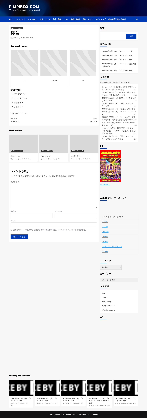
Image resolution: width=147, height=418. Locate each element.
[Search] (136, 19)
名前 (13, 211)
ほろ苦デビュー (20, 94)
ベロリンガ (45, 156)
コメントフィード (108, 306)
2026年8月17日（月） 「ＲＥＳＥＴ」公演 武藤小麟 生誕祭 (119, 65)
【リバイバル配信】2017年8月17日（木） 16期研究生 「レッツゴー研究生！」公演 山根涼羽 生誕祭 (119, 131)
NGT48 (105, 242)
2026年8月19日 (76, 403)
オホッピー (18, 102)
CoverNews (82, 414)
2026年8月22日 (24, 403)
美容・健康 (57, 19)
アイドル (31, 19)
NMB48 (105, 231)
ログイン (105, 297)
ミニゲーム (15, 156)
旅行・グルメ (87, 19)
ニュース (25, 113)
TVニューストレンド (17, 19)
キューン (93, 120)
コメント (15, 182)
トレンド (18, 113)
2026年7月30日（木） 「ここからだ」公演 (118, 117)
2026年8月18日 (102, 405)
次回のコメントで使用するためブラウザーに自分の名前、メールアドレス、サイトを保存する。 (50, 230)
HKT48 (105, 237)
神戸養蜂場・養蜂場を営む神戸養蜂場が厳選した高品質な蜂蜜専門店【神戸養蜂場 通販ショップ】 (118, 122)
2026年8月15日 (128, 403)
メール (58, 211)
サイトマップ (100, 19)
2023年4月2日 (25, 38)
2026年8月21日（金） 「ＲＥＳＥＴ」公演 (117, 51)
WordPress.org (108, 310)
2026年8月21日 (50, 403)
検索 (102, 28)
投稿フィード (106, 302)
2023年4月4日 (23, 159)
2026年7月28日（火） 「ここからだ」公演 (118, 109)
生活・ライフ (45, 19)
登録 (103, 293)
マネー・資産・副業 (72, 19)
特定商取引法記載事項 (117, 19)
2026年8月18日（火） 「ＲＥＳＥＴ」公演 (117, 59)
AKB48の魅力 (105, 184)
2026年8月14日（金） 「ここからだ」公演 (117, 70)
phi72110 (15, 38)
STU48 (105, 252)
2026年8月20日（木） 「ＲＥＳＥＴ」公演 (117, 55)
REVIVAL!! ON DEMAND (112, 247)
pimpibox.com (24, 7)
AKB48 (105, 222)
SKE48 (105, 227)
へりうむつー (76, 156)
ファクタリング (20, 98)
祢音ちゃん (15, 120)
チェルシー (18, 106)
